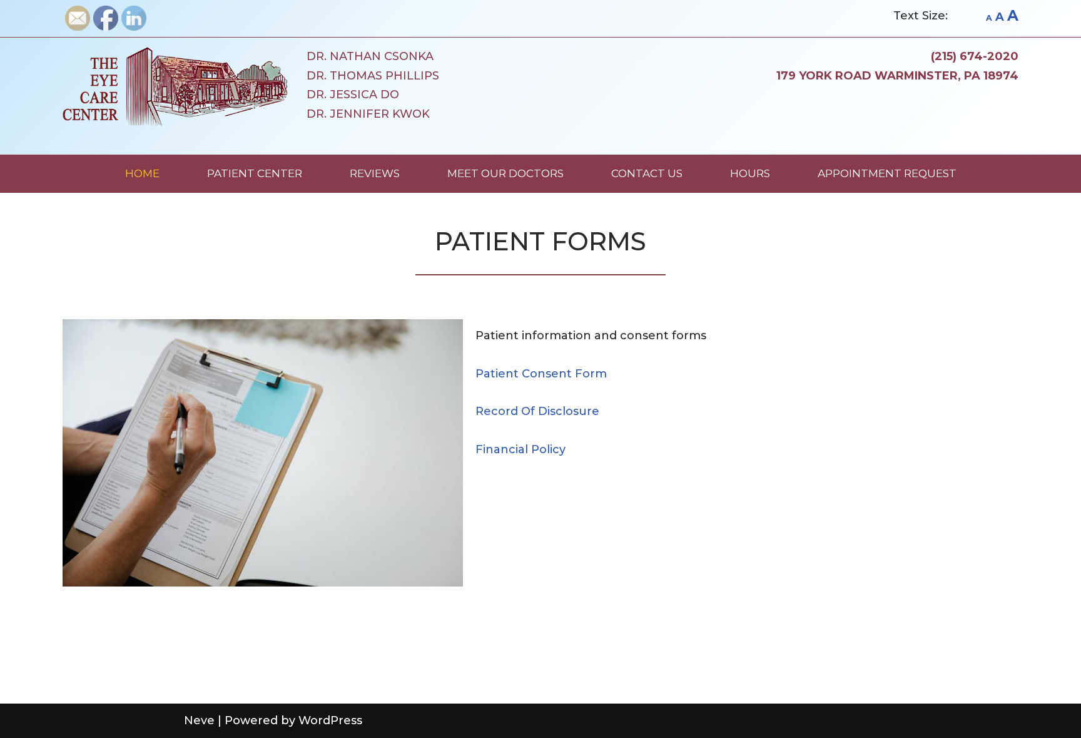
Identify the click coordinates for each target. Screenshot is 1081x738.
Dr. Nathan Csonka (370, 56)
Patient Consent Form (541, 374)
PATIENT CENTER (254, 173)
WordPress (330, 720)
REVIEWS (375, 173)
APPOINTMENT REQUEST (887, 173)
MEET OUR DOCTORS (505, 173)
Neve (199, 720)
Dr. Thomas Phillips (373, 76)
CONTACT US (647, 173)
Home (142, 173)
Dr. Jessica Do (353, 94)
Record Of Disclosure (537, 411)
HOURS (750, 173)
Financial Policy (520, 449)
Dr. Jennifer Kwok (368, 114)
